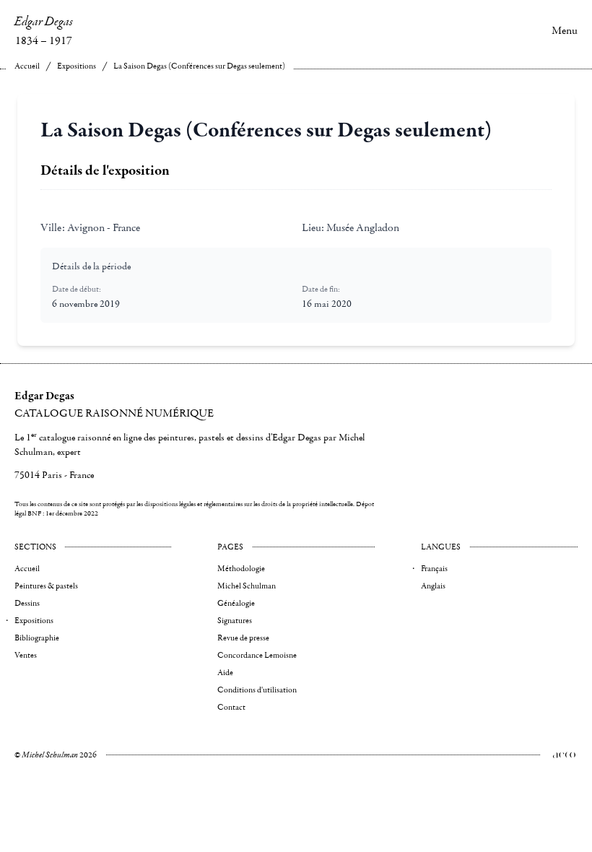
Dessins (27, 603)
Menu (565, 30)
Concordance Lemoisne (257, 655)
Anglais (433, 586)
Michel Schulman (246, 586)
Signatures (234, 620)
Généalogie (236, 603)
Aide (225, 672)
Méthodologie (241, 568)
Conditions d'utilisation (257, 689)
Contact (231, 707)
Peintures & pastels (46, 586)
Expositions (76, 66)
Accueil (27, 66)
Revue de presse (243, 638)
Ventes (25, 655)
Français (434, 568)
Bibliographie (36, 638)
